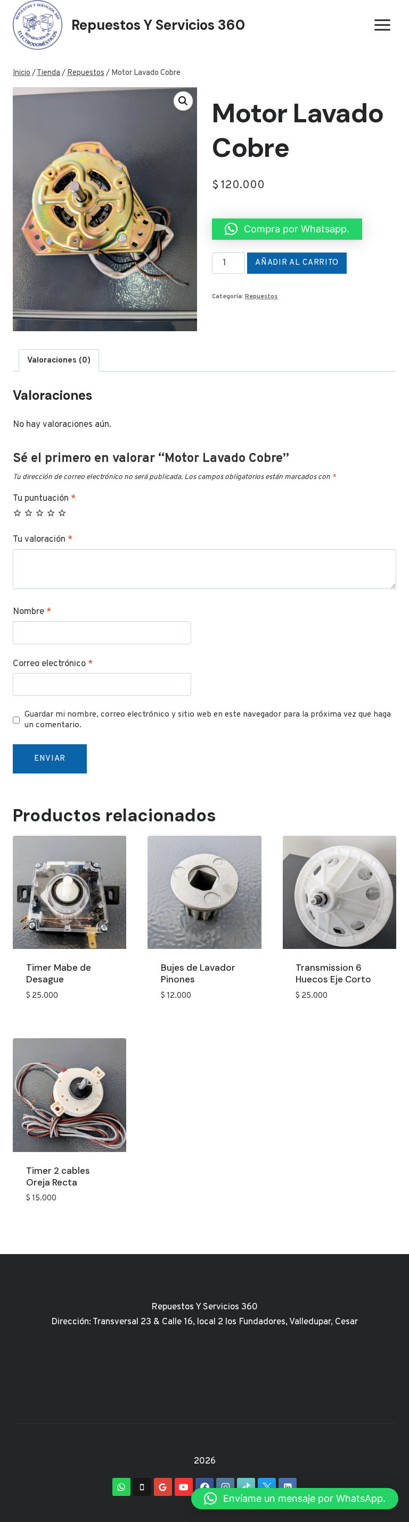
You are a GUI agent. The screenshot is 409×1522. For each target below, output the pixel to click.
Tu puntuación (44, 498)
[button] (183, 101)
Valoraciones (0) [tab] (59, 360)
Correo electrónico (53, 664)
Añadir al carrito (297, 263)
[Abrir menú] (382, 25)
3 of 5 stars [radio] (39, 512)
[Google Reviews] (163, 1487)
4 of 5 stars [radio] (50, 512)
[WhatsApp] (121, 1487)
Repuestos (261, 296)
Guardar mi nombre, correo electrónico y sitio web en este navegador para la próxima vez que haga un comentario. (207, 720)
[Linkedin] (288, 1487)
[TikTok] (246, 1487)
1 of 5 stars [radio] (17, 512)
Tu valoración (42, 539)
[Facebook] (204, 1487)
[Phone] (142, 1487)
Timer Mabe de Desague (58, 973)
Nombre (32, 612)
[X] (267, 1487)
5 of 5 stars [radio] (62, 512)
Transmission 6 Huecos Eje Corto (333, 973)
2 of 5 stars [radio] (28, 512)
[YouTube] (184, 1487)
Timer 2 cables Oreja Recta (58, 1176)
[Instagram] (225, 1487)
